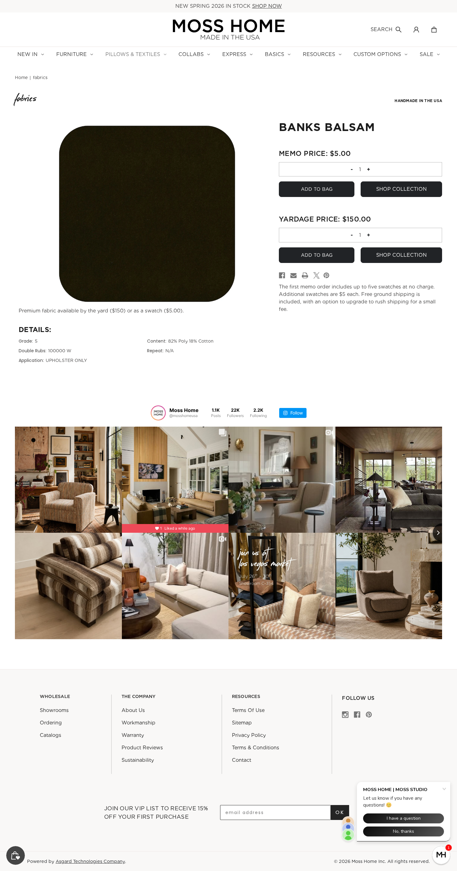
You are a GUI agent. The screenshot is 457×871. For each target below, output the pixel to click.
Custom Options (377, 54)
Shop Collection (401, 189)
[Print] (305, 275)
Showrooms (54, 710)
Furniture (71, 54)
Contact (241, 760)
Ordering (51, 723)
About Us (133, 710)
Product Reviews (142, 748)
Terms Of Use (248, 710)
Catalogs (50, 735)
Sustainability (138, 760)
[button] (441, 855)
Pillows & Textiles (132, 54)
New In (27, 54)
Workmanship (138, 723)
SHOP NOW (267, 6)
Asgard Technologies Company (90, 861)
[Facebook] (282, 275)
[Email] (293, 275)
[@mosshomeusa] (158, 413)
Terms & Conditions (255, 748)
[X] (316, 275)
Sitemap (242, 723)
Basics (274, 54)
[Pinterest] (326, 275)
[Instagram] (345, 714)
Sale (426, 54)
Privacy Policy (249, 735)
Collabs (191, 54)
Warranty (133, 735)
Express (234, 54)
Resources (319, 54)
